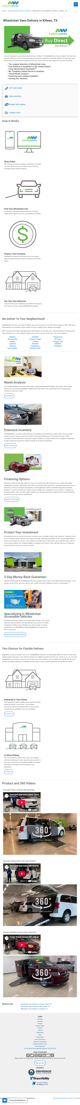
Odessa (12, 346)
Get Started (9, 396)
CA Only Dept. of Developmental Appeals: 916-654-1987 (40, 1048)
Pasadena (35, 346)
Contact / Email (40, 1026)
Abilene (12, 337)
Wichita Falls (35, 348)
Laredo (35, 341)
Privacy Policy (40, 1037)
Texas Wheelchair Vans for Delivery (19, 11)
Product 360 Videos (16, 104)
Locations (8, 771)
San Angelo (12, 348)
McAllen (35, 344)
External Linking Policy (40, 1041)
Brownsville (12, 339)
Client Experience (40, 1046)
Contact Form (14, 113)
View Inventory (14, 96)
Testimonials (40, 1032)
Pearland (58, 346)
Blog (40, 1035)
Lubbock (12, 344)
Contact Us (9, 714)
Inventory (40, 1019)
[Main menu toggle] (76, 4)
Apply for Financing (11, 499)
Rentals (40, 1023)
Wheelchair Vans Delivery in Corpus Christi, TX (36, 1004)
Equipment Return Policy (40, 1044)
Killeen (12, 341)
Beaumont (58, 337)
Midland (58, 344)
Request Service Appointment (15, 634)
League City (58, 341)
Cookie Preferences (40, 1039)
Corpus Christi (35, 339)
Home (4, 11)
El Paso (58, 339)
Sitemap (40, 1030)
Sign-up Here (40, 1063)
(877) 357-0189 (15, 88)
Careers (40, 1028)
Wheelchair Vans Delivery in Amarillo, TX (34, 1009)
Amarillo (35, 337)
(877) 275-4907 (75, 1098)
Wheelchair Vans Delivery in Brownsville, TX (35, 1006)
